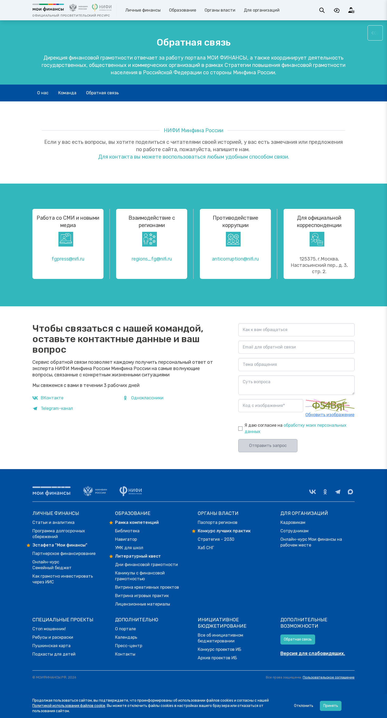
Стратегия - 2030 (216, 539)
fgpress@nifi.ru (68, 259)
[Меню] (375, 33)
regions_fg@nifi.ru (152, 259)
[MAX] (350, 492)
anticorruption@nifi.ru (235, 259)
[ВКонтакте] (312, 492)
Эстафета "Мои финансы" (59, 545)
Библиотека (127, 530)
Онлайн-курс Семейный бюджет (52, 564)
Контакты (125, 654)
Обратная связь (102, 92)
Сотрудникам (294, 530)
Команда (67, 92)
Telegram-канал (57, 408)
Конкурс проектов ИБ (219, 649)
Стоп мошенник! (49, 628)
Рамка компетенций (137, 522)
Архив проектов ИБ (217, 657)
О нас (42, 92)
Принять (330, 706)
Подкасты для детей (54, 654)
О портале (125, 628)
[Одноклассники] (325, 492)
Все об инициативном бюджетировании (220, 638)
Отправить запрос (268, 445)
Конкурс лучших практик (224, 530)
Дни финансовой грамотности (146, 564)
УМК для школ (129, 547)
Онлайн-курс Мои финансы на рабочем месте (311, 542)
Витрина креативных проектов (147, 587)
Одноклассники (147, 397)
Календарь (126, 637)
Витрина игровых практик (142, 595)
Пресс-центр (128, 645)
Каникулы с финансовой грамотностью (140, 576)
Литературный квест (138, 556)
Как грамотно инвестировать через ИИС (62, 579)
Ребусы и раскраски (52, 637)
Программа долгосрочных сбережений (58, 533)
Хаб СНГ (206, 547)
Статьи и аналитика (53, 522)
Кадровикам (292, 522)
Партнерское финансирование (64, 553)
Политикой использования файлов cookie (68, 706)
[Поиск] (322, 10)
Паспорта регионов (217, 522)
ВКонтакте (52, 397)
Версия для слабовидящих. (312, 653)
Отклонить (303, 706)
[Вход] (351, 10)
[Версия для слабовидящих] (337, 10)
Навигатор (126, 539)
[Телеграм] (338, 492)
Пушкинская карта (51, 645)
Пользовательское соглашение (329, 677)
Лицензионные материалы (142, 604)
